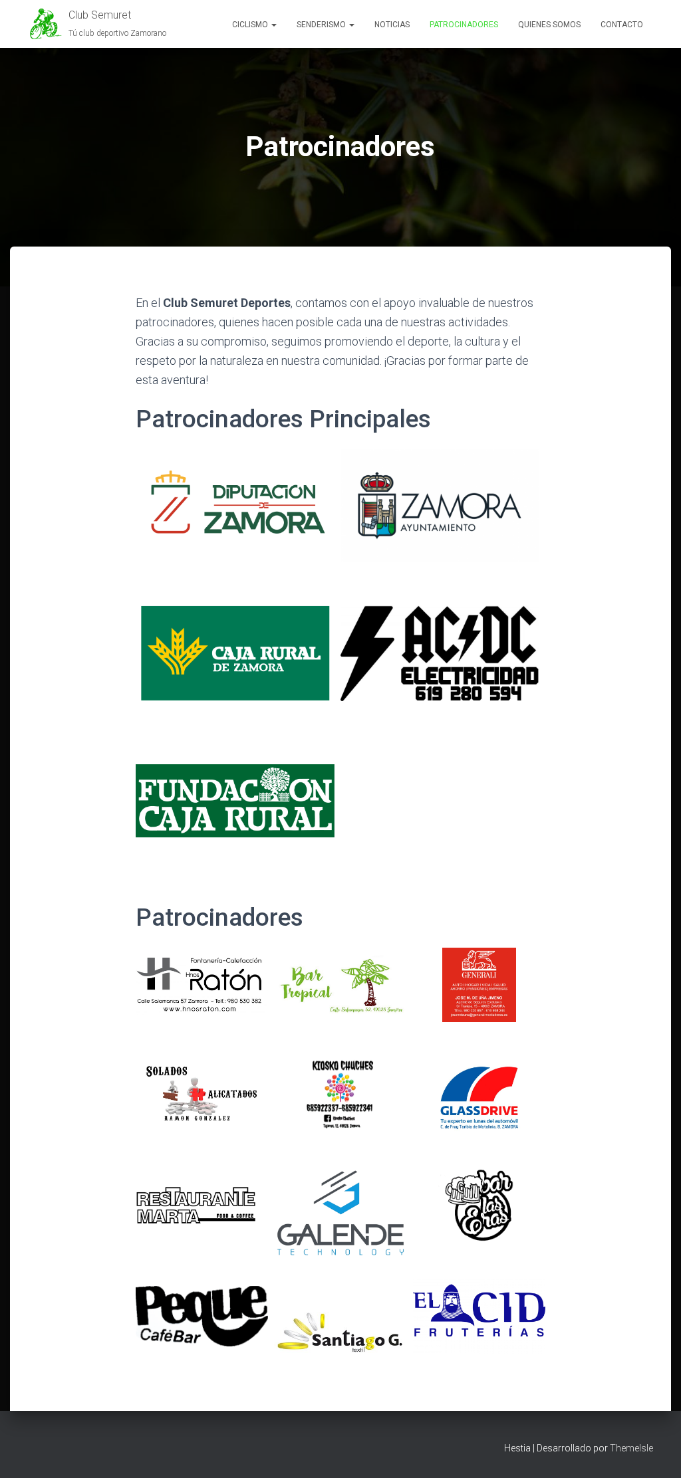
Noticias (392, 24)
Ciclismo (251, 24)
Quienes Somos (549, 24)
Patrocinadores (464, 24)
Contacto (622, 24)
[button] (273, 24)
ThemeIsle (631, 1448)
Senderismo (322, 24)
